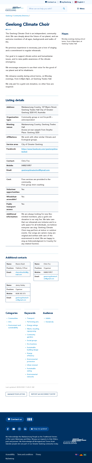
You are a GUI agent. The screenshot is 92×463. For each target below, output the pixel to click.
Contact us (16, 419)
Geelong (9, 16)
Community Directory (21, 16)
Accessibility (10, 454)
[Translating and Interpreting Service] (30, 419)
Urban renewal (32, 365)
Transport (30, 318)
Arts (9, 322)
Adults (48, 318)
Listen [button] (9, 29)
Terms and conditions (25, 454)
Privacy (38, 454)
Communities (13, 318)
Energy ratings (32, 325)
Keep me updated (40, 429)
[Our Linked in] (25, 429)
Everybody (50, 322)
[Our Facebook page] (8, 429)
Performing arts (33, 322)
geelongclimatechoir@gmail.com (35, 170)
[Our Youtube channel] (13, 429)
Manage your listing (16, 394)
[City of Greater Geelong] (14, 8)
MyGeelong (10, 458)
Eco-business (32, 344)
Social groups (32, 340)
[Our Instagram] (19, 429)
